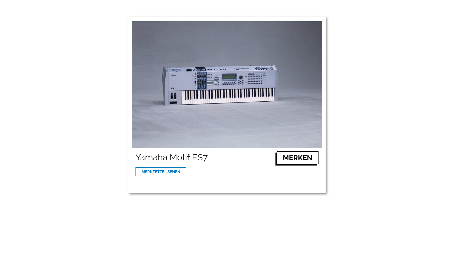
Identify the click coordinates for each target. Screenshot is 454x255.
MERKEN (297, 158)
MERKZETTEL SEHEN (161, 172)
